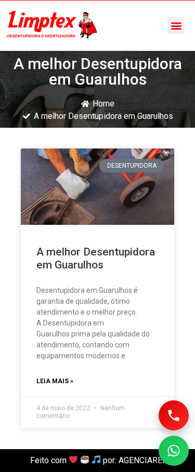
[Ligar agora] (174, 415)
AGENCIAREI (142, 460)
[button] (176, 25)
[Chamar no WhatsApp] (174, 451)
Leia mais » (54, 381)
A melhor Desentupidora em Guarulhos (95, 258)
